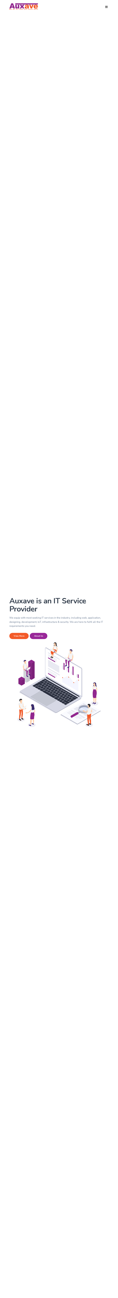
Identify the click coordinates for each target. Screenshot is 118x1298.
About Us (38, 636)
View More (19, 636)
